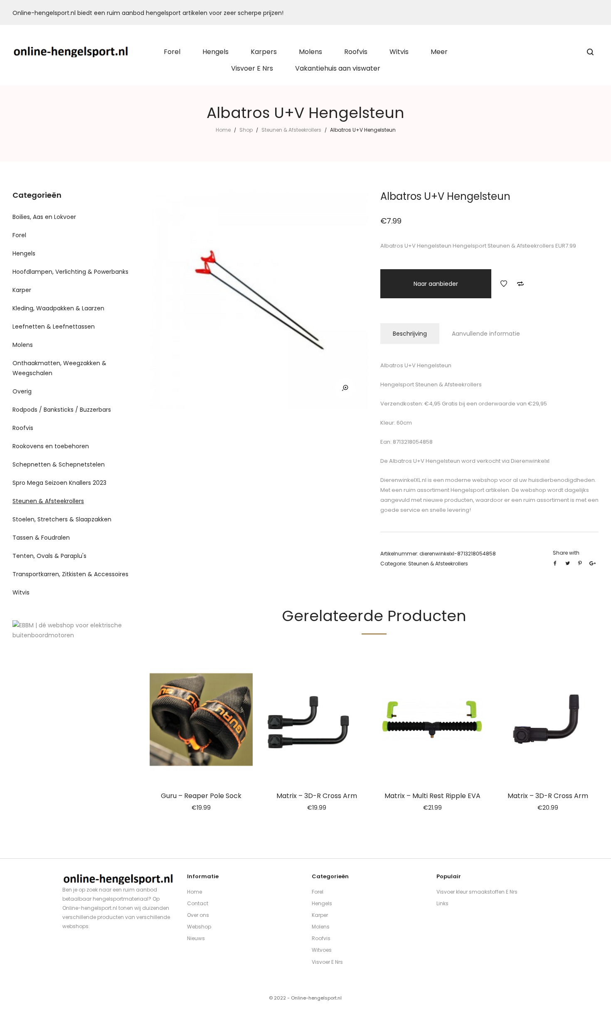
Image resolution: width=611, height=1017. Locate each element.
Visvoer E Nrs (327, 961)
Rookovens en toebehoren (50, 446)
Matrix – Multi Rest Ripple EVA (432, 796)
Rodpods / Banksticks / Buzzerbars (61, 409)
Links (442, 903)
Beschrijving (410, 333)
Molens (22, 345)
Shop (246, 129)
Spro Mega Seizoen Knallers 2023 (59, 483)
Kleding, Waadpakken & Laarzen (58, 308)
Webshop (199, 926)
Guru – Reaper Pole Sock (201, 796)
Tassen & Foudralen (41, 537)
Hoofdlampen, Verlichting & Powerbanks (70, 272)
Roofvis (22, 428)
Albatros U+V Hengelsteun (424, 461)
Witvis (21, 592)
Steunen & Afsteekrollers (291, 129)
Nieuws (196, 938)
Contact (197, 903)
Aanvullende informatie (486, 333)
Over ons (198, 915)
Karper (21, 290)
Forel (19, 235)
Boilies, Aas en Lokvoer (44, 217)
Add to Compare (520, 283)
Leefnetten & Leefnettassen (53, 326)
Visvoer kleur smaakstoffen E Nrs (476, 891)
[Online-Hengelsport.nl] (71, 52)
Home (223, 129)
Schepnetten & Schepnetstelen (58, 464)
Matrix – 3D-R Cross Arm (316, 796)
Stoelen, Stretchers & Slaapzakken (61, 519)
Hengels (23, 253)
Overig (22, 391)
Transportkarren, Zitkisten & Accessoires (70, 574)
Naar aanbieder (436, 284)
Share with (566, 552)
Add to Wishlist (503, 283)
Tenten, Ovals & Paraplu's (49, 556)
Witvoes (322, 949)
